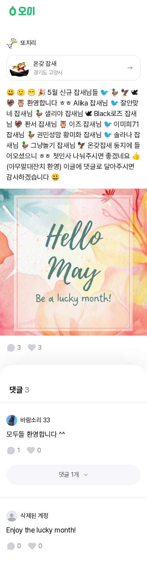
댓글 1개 (69, 474)
